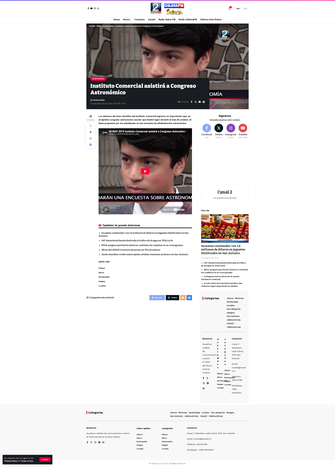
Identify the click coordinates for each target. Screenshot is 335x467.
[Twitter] (219, 131)
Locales (230, 305)
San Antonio (233, 316)
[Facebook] (88, 8)
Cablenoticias (234, 327)
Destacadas (98, 79)
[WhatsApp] (98, 8)
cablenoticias (234, 320)
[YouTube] (91, 8)
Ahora (230, 298)
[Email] (199, 102)
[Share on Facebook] (191, 102)
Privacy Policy (11, 461)
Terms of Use (27, 461)
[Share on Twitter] (195, 102)
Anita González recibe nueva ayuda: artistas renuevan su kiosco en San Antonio (144, 254)
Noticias (239, 298)
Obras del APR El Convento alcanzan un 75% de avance (130, 250)
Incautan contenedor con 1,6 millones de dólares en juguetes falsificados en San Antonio (223, 249)
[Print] (203, 102)
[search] (233, 8)
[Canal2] (167, 8)
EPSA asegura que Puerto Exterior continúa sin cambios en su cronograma (142, 245)
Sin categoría (233, 309)
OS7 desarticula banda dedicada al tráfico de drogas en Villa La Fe (137, 240)
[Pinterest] (207, 383)
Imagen (231, 313)
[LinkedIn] (203, 388)
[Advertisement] (225, 163)
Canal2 (230, 323)
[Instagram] (94, 8)
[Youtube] (243, 131)
